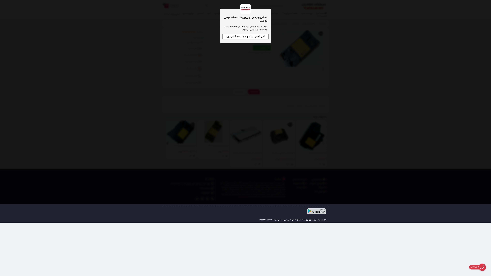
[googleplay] (316, 211)
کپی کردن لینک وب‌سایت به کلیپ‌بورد (245, 36)
